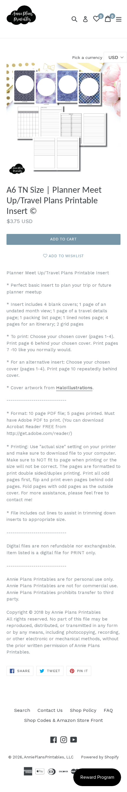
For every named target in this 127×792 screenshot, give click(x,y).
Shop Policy (83, 710)
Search (22, 710)
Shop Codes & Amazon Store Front (63, 720)
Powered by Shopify (100, 757)
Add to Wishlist (66, 256)
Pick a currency (88, 57)
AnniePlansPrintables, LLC (49, 757)
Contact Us (50, 710)
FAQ (108, 710)
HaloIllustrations (74, 387)
